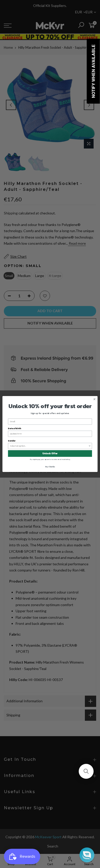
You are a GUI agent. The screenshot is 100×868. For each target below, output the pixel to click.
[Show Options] (89, 446)
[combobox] (49, 446)
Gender (11, 440)
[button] (86, 771)
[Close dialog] (94, 399)
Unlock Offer (49, 453)
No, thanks (50, 466)
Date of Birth (14, 428)
